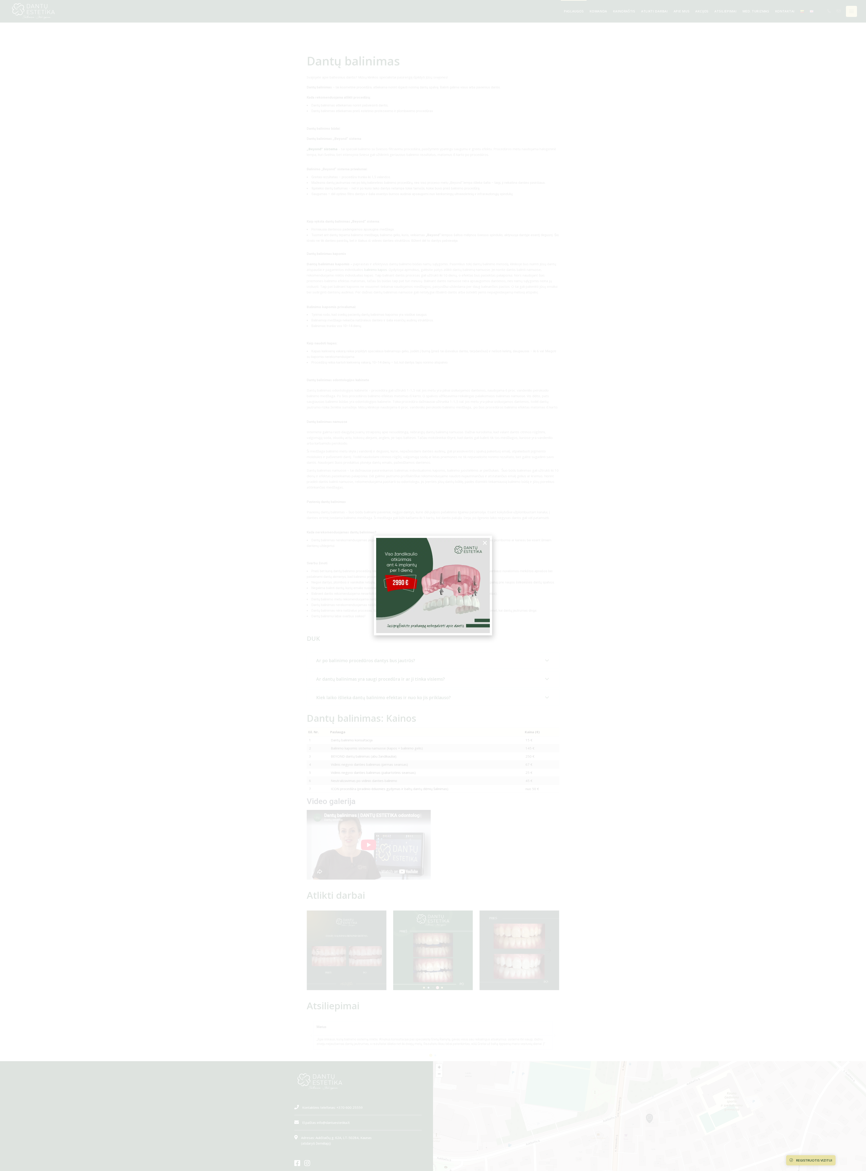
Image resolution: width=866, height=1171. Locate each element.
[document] (433, 585)
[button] (485, 543)
